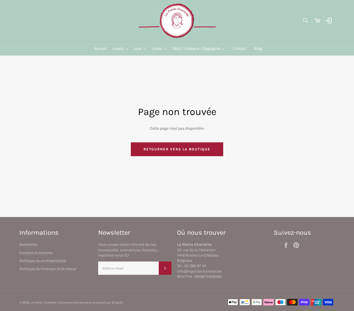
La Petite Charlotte (43, 302)
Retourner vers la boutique (177, 149)
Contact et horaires (36, 252)
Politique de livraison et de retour (47, 268)
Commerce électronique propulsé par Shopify (90, 302)
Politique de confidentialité (42, 260)
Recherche (28, 244)
